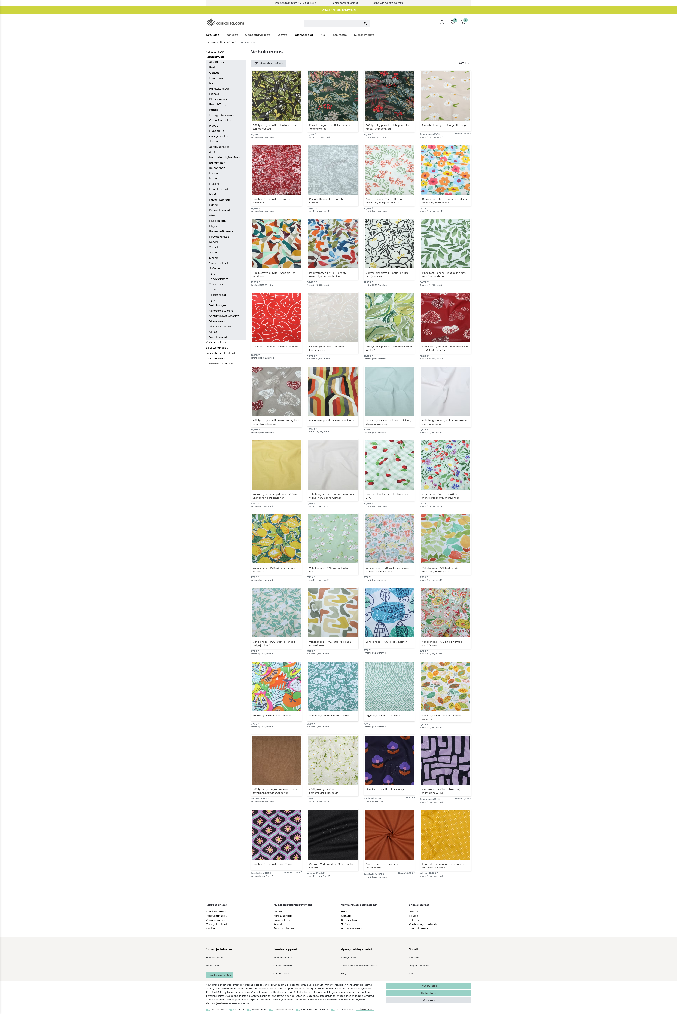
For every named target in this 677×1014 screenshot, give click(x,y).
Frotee (214, 109)
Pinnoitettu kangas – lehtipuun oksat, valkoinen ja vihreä (444, 275)
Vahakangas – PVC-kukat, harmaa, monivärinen (442, 644)
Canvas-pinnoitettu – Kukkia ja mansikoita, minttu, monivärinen (440, 496)
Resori (213, 242)
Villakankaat (217, 321)
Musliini (214, 183)
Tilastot (239, 1009)
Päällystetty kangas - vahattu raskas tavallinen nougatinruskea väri (275, 791)
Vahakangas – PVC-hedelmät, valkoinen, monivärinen (440, 570)
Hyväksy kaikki (428, 986)
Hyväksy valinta (429, 1000)
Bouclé (413, 915)
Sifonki (213, 257)
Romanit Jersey (284, 928)
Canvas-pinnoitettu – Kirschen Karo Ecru (387, 496)
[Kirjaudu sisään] (442, 22)
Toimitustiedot (214, 958)
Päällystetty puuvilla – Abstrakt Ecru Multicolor (274, 275)
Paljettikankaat (219, 199)
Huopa (213, 125)
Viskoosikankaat (220, 326)
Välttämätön (219, 1009)
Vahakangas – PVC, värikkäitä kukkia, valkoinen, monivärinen (387, 570)
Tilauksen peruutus (219, 975)
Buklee (213, 67)
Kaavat (282, 34)
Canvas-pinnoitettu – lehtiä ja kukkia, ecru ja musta (387, 275)
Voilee (213, 331)
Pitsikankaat (217, 220)
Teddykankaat (218, 279)
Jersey (278, 911)
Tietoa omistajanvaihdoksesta (359, 965)
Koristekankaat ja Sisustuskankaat (217, 345)
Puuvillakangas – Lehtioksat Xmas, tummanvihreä (329, 127)
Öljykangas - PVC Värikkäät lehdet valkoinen (442, 717)
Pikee (213, 215)
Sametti (214, 247)
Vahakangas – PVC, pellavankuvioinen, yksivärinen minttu (388, 422)
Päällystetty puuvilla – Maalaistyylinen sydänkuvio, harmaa (276, 422)
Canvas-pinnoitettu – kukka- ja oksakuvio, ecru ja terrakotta (384, 201)
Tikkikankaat (217, 294)
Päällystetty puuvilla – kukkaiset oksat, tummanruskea (276, 127)
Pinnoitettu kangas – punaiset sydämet (276, 346)
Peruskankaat (215, 51)
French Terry (217, 104)
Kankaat (232, 34)
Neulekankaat (218, 189)
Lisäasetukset (365, 1009)
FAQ (343, 973)
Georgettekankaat (222, 115)
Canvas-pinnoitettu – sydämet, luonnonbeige (327, 348)
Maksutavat (213, 965)
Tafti (212, 273)
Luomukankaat (216, 358)
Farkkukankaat (219, 88)
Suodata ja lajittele (271, 63)
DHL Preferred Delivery (315, 1009)
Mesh (212, 83)
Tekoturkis (216, 284)
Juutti (213, 152)
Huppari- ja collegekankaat (219, 134)
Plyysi (213, 226)
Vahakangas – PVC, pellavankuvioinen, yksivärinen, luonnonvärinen (331, 496)
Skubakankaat (218, 263)
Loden (213, 173)
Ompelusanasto (283, 965)
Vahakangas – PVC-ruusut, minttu (329, 715)
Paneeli (214, 205)
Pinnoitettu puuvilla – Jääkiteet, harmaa (328, 201)
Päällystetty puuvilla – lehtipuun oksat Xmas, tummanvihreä (388, 127)
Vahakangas (217, 305)
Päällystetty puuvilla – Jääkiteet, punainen (272, 201)
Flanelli (214, 94)
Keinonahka (349, 920)
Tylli (212, 300)
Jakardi (414, 920)
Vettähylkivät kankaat (224, 316)
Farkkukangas (282, 915)
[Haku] (365, 23)
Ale (323, 34)
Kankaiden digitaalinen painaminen (224, 160)
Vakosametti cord (221, 310)
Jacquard (215, 141)
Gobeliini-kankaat (221, 120)
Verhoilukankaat (352, 928)
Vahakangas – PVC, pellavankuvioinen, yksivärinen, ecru (444, 422)
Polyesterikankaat (221, 231)
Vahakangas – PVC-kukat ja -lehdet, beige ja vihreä (274, 644)
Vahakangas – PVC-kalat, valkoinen (386, 642)
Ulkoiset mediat (283, 1009)
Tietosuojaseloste (217, 1003)
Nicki (212, 194)
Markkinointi (259, 1009)
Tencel (213, 289)
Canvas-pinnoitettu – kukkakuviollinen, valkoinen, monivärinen (444, 201)
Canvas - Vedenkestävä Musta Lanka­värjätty (331, 866)
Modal (213, 178)
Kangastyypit (228, 42)
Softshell (215, 268)
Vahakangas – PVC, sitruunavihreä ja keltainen (274, 570)
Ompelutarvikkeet (257, 34)
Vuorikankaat (218, 337)
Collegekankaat (216, 924)
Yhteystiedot (349, 958)
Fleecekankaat (219, 99)
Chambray (216, 78)
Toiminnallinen (345, 1009)
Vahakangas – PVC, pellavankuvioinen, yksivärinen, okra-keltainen (275, 496)
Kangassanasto (282, 958)
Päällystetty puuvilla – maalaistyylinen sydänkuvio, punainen (445, 348)
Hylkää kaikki (428, 993)
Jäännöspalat (303, 34)
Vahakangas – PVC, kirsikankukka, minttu (328, 570)
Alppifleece (217, 62)
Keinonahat (217, 168)
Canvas (214, 72)
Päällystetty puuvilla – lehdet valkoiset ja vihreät (389, 348)
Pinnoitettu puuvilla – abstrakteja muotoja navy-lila (442, 791)
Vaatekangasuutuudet (221, 363)
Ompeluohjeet (282, 973)
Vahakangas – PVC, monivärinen (272, 715)
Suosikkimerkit (364, 34)
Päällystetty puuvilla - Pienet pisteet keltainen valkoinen (444, 866)
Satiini (213, 252)
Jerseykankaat (219, 146)
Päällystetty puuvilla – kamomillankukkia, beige (323, 791)
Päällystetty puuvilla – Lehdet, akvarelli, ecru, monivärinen (327, 275)
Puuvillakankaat (219, 236)
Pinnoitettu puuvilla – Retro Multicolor (331, 420)
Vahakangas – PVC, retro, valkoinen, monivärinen (330, 644)
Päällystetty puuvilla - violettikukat (273, 864)
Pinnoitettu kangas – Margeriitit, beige (444, 125)
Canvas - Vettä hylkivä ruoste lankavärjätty (383, 866)
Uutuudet (212, 34)
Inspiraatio (339, 34)
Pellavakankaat (219, 210)
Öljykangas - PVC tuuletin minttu (385, 715)
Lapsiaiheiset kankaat (220, 353)
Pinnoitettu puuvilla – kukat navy (385, 789)
